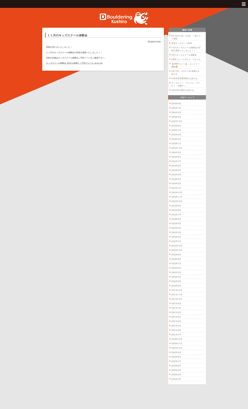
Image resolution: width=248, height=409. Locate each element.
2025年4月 (176, 134)
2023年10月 (176, 201)
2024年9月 (176, 152)
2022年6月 (176, 267)
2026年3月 (176, 116)
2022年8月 (176, 258)
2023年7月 (176, 214)
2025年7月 (176, 130)
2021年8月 (176, 303)
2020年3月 (176, 378)
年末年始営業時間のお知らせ (184, 78)
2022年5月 (176, 272)
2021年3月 (176, 325)
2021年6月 (176, 312)
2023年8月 (176, 210)
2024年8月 (176, 156)
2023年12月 (176, 192)
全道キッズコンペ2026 (181, 43)
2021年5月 (176, 316)
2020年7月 (176, 361)
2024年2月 (176, 183)
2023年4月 (176, 227)
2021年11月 (176, 294)
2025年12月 (176, 121)
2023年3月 (176, 232)
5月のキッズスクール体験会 (184, 54)
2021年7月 (176, 307)
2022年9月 (176, 254)
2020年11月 (176, 343)
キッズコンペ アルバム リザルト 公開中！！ (185, 84)
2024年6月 (176, 165)
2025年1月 (176, 143)
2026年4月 (176, 112)
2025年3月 (176, 138)
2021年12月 (176, 290)
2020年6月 (176, 365)
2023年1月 (176, 241)
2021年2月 (176, 330)
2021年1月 (176, 334)
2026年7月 (176, 107)
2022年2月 (176, 285)
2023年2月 (176, 236)
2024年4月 (176, 174)
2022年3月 (176, 281)
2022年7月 (176, 263)
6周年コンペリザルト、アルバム (186, 59)
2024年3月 (176, 178)
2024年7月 (176, 161)
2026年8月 (176, 103)
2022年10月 (176, 250)
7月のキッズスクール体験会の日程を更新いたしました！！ (186, 49)
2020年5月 (176, 370)
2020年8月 (176, 356)
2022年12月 (176, 245)
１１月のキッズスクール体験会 (67, 35)
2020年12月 (176, 338)
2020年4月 (176, 374)
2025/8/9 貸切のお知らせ (182, 90)
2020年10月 (176, 347)
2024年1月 (176, 187)
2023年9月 (176, 205)
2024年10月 (176, 147)
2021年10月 (176, 298)
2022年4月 (176, 276)
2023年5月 (176, 223)
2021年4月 (176, 321)
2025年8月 (176, 125)
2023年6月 (176, 218)
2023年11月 (176, 196)
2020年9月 (176, 352)
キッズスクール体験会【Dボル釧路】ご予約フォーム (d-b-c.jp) (74, 63)
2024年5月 (176, 170)
